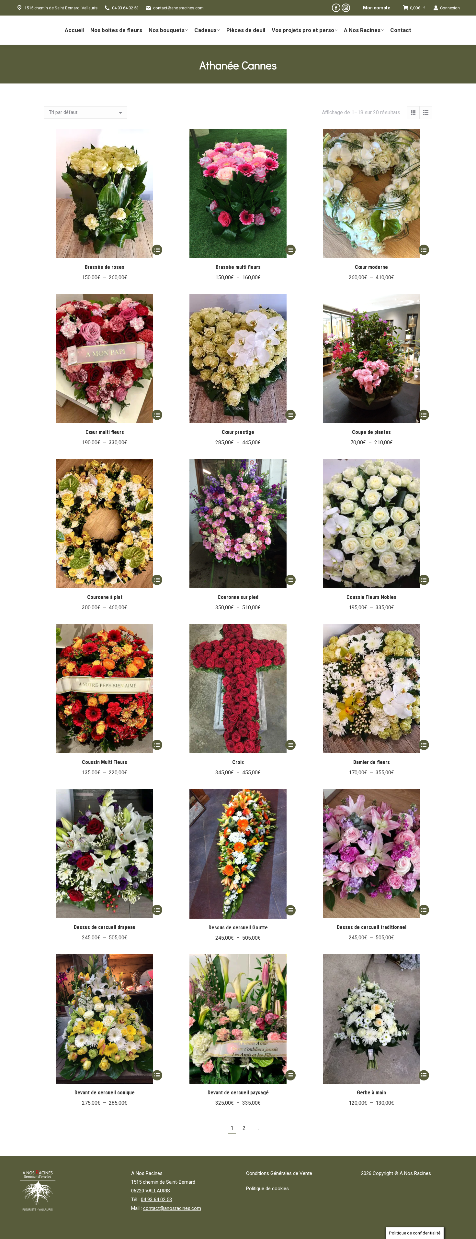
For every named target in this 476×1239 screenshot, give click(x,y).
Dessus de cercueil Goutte (238, 927)
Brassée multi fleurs (238, 267)
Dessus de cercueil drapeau (104, 927)
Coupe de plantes (371, 432)
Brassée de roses (104, 267)
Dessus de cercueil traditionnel (371, 927)
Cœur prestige (238, 432)
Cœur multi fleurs (104, 432)
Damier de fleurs (371, 762)
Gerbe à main (371, 1093)
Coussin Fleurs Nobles (371, 597)
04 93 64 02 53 (156, 1199)
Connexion (450, 8)
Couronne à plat (104, 597)
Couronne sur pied (238, 597)
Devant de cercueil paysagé (238, 1093)
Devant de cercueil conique (104, 1093)
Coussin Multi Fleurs (104, 762)
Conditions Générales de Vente (279, 1173)
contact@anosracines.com (178, 8)
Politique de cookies (267, 1188)
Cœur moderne (371, 267)
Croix (238, 762)
